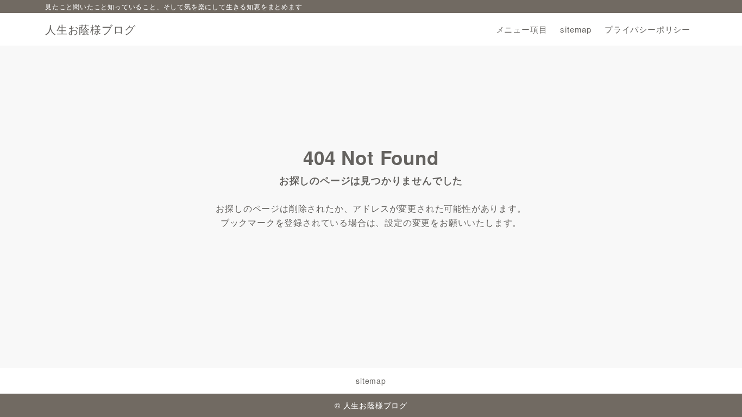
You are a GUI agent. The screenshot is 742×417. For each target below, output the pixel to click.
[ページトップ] (717, 392)
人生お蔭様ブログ (90, 29)
